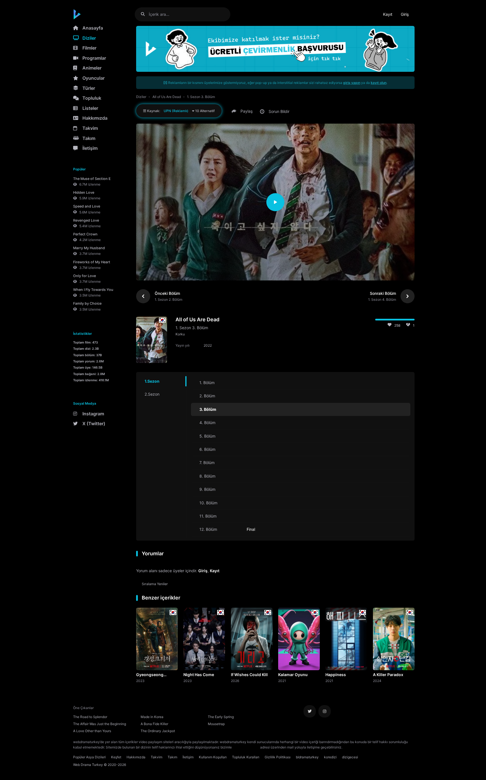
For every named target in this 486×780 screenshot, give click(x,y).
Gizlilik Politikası (278, 757)
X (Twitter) (93, 423)
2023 (140, 681)
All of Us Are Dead (166, 97)
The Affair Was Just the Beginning (99, 724)
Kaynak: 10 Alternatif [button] (180, 111)
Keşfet (116, 757)
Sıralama (155, 584)
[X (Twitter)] (309, 711)
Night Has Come (198, 674)
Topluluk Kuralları (245, 757)
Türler (88, 88)
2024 (377, 681)
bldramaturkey (307, 757)
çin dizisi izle (376, 747)
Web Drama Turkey (88, 765)
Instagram (93, 413)
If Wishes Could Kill (249, 674)
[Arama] (145, 14)
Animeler (92, 68)
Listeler (90, 108)
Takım (88, 138)
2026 (235, 681)
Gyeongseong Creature (149, 675)
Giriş (405, 14)
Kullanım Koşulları (213, 757)
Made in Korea (152, 717)
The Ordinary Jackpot (158, 731)
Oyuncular (93, 78)
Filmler (89, 48)
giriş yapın (351, 83)
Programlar (94, 58)
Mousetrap (216, 724)
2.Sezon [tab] (152, 394)
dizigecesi (350, 757)
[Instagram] (324, 711)
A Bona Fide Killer (154, 724)
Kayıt (387, 14)
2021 (282, 681)
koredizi (330, 757)
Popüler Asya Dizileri (89, 757)
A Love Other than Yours (92, 731)
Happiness (335, 674)
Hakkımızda (94, 118)
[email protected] (246, 747)
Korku (180, 334)
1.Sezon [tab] (152, 381)
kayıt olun (378, 83)
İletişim (90, 148)
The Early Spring (221, 717)
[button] (243, 111)
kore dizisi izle (354, 747)
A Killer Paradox (388, 674)
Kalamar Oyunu (293, 674)
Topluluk (91, 98)
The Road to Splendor (90, 717)
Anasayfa (92, 28)
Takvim (90, 128)
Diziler (89, 38)
